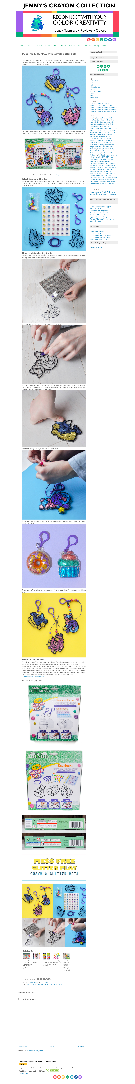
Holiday (100, 145)
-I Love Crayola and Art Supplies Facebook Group (100, 208)
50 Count (111, 110)
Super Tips (101, 173)
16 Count (104, 108)
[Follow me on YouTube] (106, 41)
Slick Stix (92, 169)
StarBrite (93, 171)
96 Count (97, 112)
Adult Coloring (94, 81)
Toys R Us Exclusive (108, 192)
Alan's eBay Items (96, 247)
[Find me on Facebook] (89, 41)
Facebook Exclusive (109, 194)
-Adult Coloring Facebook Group (101, 213)
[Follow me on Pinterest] (93, 41)
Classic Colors (105, 120)
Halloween (93, 145)
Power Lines (94, 165)
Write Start (93, 186)
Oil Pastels (109, 157)
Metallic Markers (103, 151)
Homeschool (49, 984)
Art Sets (92, 83)
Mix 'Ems (104, 153)
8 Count (97, 105)
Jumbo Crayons (108, 145)
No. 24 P (102, 157)
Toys (60, 984)
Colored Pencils (95, 87)
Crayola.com (60, 175)
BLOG (28, 46)
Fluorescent (101, 138)
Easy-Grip (109, 134)
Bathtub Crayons (102, 118)
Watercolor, (111, 182)
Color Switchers (99, 124)
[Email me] (114, 41)
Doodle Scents (111, 130)
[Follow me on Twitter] (110, 41)
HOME (21, 46)
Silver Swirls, (112, 167)
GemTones (93, 143)
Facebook (93, 138)
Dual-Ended (101, 134)
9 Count (103, 105)
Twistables (93, 178)
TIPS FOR (87, 46)
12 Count (97, 108)
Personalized (94, 97)
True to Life (108, 176)
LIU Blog (96, 46)
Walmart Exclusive (96, 194)
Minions (97, 153)
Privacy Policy (23, 1073)
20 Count (111, 108)
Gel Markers (110, 141)
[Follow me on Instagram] (97, 41)
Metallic (99, 149)
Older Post (80, 1047)
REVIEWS (72, 46)
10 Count (110, 105)
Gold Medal (107, 143)
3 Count (92, 103)
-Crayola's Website (96, 233)
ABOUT (104, 46)
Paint (91, 95)
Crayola (29, 984)
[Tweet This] (41, 980)
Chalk (91, 85)
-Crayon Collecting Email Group (100, 237)
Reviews (56, 984)
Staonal (109, 169)
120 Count (112, 112)
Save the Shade (110, 165)
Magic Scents (94, 147)
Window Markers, (108, 184)
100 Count (105, 112)
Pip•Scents (97, 161)
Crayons (92, 89)
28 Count (97, 110)
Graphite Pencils (95, 91)
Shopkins (93, 167)
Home (52, 1047)
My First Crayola (103, 155)
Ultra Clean (101, 178)
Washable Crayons (99, 180)
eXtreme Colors (101, 136)
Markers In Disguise (106, 147)
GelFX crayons (101, 141)
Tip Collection (110, 173)
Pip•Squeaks (105, 161)
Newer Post (22, 1047)
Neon (97, 157)
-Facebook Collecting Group (99, 211)
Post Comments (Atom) (35, 1051)
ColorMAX (109, 124)
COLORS (48, 46)
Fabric (110, 136)
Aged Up (92, 118)
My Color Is (93, 155)
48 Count (104, 110)
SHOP (79, 46)
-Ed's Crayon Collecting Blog (99, 239)
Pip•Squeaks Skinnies (97, 163)
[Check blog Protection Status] (52, 1071)
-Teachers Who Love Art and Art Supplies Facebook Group (101, 216)
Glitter (34, 984)
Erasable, (93, 136)
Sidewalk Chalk (102, 167)
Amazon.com (70, 175)
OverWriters (94, 159)
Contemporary (95, 128)
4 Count (98, 103)
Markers (92, 93)
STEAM (63, 46)
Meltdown (93, 149)
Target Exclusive (95, 192)
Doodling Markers (96, 132)
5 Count (104, 103)
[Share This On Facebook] (38, 980)
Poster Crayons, (110, 163)
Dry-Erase (93, 134)
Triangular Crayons (96, 176)
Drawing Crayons (109, 132)
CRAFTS (55, 46)
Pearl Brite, (103, 159)
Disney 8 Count (100, 130)
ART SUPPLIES (37, 46)
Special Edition (101, 169)
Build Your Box (95, 120)
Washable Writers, (100, 182)
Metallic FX (93, 151)
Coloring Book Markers (101, 122)
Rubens (101, 165)
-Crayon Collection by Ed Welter (100, 235)
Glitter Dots (40, 984)
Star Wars (100, 171)
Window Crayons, (95, 184)
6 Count (110, 103)
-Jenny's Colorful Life (97, 231)
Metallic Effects (108, 149)
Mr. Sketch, (111, 153)
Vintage (108, 178)
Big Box (111, 118)
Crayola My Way (105, 128)
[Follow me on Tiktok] (102, 41)
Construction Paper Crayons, (99, 126)
